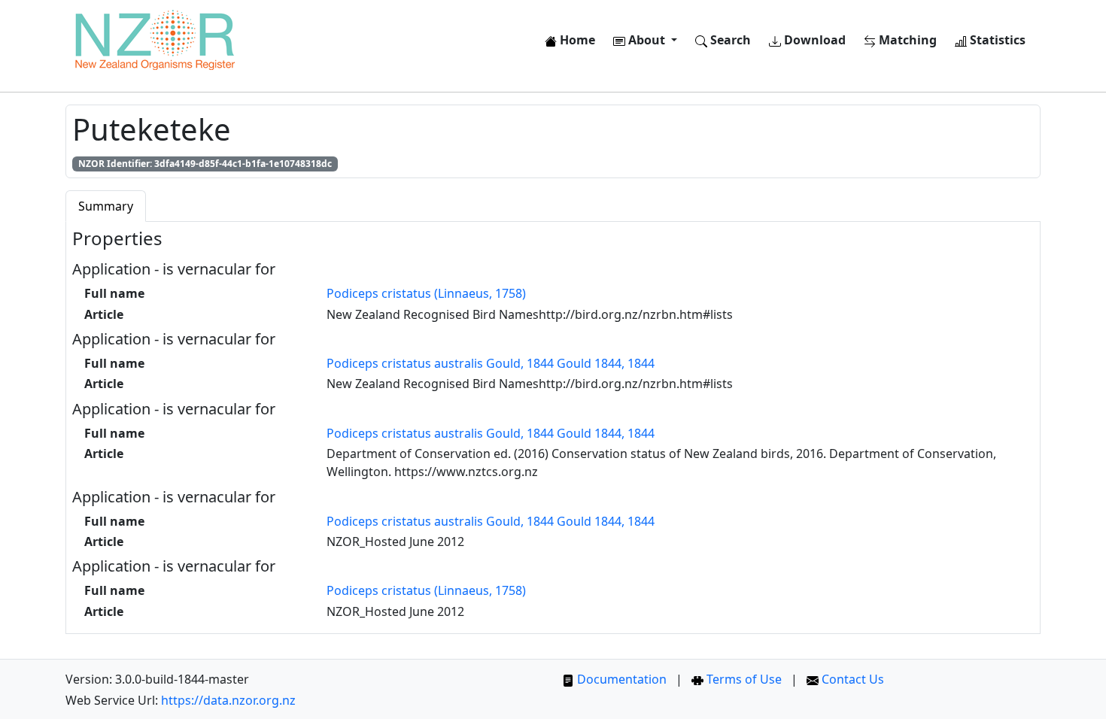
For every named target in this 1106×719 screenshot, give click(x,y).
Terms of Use (742, 679)
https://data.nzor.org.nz (228, 700)
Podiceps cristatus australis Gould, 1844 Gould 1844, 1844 (491, 363)
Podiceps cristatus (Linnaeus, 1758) (426, 293)
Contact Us (851, 679)
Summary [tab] (105, 206)
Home (576, 40)
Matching (906, 40)
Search (729, 40)
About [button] (646, 40)
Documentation (620, 679)
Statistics (996, 40)
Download (813, 40)
